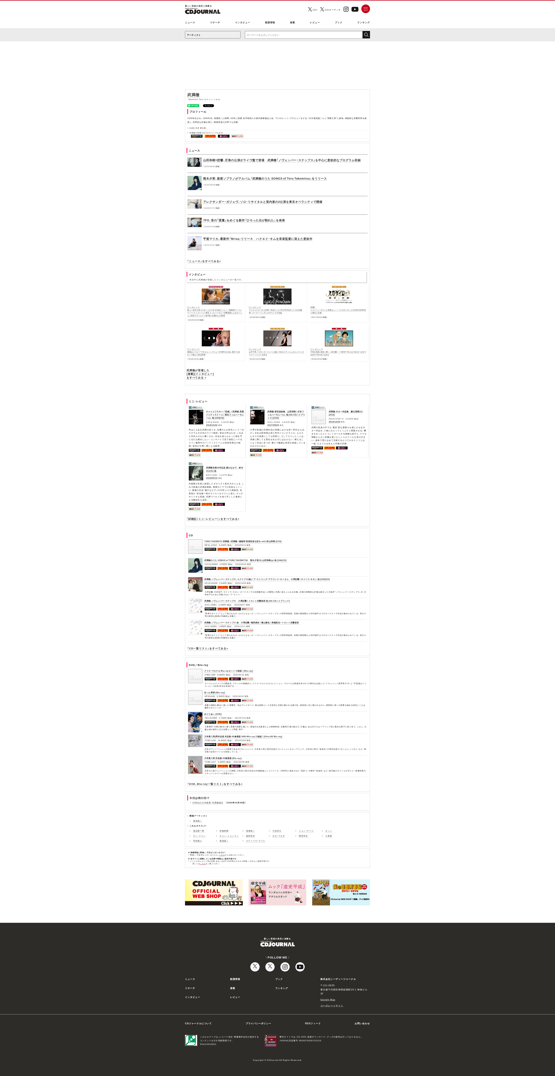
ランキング (363, 22)
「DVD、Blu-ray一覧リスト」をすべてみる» (215, 784)
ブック (339, 22)
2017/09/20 (273, 425)
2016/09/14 (212, 477)
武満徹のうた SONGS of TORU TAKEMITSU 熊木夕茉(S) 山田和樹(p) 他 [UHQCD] (245, 560)
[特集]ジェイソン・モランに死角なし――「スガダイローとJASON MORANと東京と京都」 (338, 310)
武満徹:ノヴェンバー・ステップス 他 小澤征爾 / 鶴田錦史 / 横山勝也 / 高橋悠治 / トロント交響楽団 (251, 622)
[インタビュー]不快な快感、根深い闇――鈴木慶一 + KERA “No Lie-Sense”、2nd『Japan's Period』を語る (338, 352)
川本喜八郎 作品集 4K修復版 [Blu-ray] (223, 758)
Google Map (327, 999)
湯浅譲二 (197, 820)
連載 (292, 22)
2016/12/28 (334, 421)
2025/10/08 (240, 583)
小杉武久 (276, 830)
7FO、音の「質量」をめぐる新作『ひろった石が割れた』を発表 (244, 220)
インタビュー (242, 22)
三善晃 (328, 835)
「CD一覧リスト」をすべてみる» (207, 648)
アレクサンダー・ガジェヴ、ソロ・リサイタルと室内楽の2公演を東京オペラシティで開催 (262, 201)
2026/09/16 (240, 545)
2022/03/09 (240, 740)
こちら (222, 855)
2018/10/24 (212, 425)
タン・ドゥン (199, 835)
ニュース (190, 22)
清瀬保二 (250, 830)
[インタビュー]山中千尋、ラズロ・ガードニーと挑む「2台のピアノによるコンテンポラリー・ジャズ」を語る (276, 352)
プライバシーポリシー (258, 1023)
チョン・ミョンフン (229, 835)
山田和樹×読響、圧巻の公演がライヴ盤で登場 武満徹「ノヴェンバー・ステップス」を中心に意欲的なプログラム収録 (282, 160)
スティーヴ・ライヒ (255, 840)
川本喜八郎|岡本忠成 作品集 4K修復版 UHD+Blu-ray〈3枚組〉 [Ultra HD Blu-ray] (243, 736)
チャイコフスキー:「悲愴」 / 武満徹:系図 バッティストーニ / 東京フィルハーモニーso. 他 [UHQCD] (226, 414)
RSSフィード (313, 1023)
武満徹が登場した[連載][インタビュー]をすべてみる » (200, 373)
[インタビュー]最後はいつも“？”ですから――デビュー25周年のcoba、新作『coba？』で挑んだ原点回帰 (213, 352)
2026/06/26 (238, 674)
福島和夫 (250, 835)
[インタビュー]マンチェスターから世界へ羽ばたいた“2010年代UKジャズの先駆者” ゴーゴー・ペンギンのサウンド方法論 (275, 310)
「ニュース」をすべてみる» (204, 261)
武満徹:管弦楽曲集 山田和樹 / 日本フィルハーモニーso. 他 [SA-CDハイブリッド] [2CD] (286, 414)
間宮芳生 (303, 835)
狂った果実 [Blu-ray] (214, 692)
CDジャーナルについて (198, 1023)
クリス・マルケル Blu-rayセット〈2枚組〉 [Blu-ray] (228, 670)
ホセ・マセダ (278, 835)
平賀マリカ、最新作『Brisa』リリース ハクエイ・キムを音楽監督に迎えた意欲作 (257, 238)
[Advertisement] (277, 67)
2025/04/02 (238, 696)
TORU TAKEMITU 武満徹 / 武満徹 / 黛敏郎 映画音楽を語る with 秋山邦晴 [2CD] (243, 541)
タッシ (328, 830)
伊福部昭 (224, 830)
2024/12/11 (239, 626)
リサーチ (215, 22)
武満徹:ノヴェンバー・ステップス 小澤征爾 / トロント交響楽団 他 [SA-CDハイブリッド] (247, 600)
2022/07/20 (240, 718)
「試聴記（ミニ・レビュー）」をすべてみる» (213, 519)
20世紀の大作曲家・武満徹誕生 (207, 802)
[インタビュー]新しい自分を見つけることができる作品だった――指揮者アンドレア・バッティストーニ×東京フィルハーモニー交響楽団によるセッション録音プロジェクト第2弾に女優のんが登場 (214, 311)
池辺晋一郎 (198, 830)
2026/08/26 (240, 564)
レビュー (315, 22)
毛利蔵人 (197, 840)
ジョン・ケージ (306, 830)
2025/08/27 (239, 604)
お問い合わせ (362, 1023)
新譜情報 (270, 22)
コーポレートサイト (331, 1005)
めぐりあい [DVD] (213, 713)
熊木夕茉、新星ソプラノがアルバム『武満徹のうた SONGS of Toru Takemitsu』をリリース (265, 178)
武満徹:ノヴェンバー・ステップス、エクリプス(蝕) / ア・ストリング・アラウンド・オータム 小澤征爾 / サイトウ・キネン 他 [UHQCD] (267, 579)
